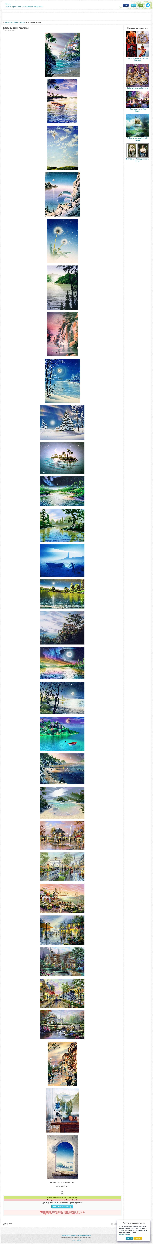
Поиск (126, 5)
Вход (141, 5)
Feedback (78, 1240)
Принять (129, 1238)
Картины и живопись (10, 30)
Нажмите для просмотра (62, 1206)
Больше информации (124, 1234)
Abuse (73, 1240)
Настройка (137, 1238)
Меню (133, 5)
